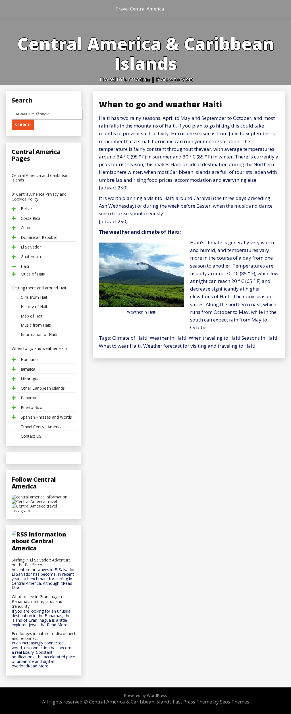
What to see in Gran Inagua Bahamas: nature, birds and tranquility (37, 601)
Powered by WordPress (145, 695)
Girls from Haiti (34, 297)
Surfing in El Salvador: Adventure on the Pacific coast (41, 562)
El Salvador (31, 247)
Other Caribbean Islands (43, 388)
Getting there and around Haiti (39, 288)
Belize (26, 208)
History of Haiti (34, 306)
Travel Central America (139, 9)
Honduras (30, 359)
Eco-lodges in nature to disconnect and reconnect (44, 636)
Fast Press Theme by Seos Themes (211, 701)
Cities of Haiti (33, 274)
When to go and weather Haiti (39, 348)
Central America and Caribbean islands (40, 178)
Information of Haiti (39, 334)
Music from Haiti (36, 325)
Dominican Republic (39, 237)
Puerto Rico (31, 407)
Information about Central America (39, 541)
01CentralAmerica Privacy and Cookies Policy (39, 197)
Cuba (25, 228)
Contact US (31, 436)
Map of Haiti (32, 316)
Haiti (25, 266)
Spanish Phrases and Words (46, 417)
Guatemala (31, 256)
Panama (28, 398)
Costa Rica (30, 218)
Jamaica (28, 369)
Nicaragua (30, 379)
